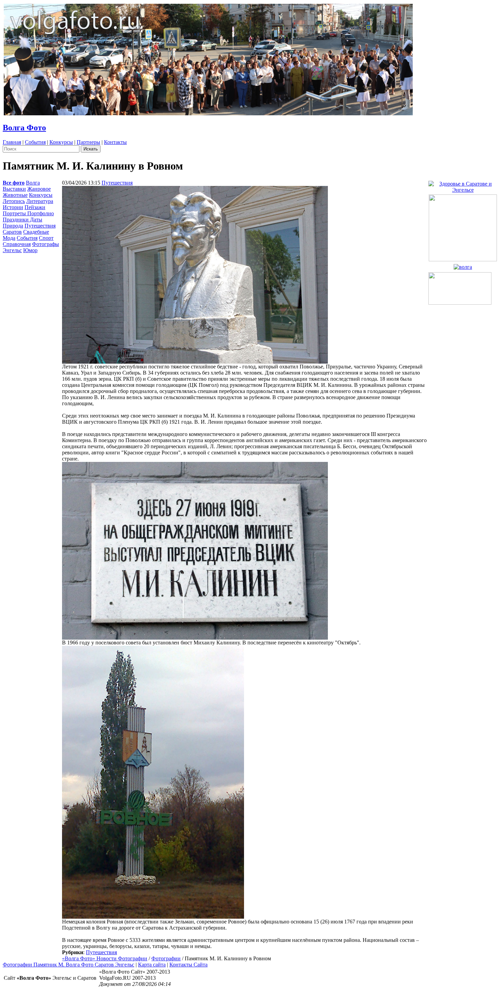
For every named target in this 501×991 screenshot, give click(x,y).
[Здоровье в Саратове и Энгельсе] (462, 185)
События (35, 142)
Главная (12, 142)
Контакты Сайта (188, 964)
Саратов (12, 232)
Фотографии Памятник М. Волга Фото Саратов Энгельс (68, 964)
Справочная (17, 244)
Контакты (115, 142)
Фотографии (166, 958)
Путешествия (40, 226)
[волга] (463, 265)
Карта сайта (152, 964)
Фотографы (45, 244)
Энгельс (12, 250)
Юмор (30, 250)
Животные (15, 195)
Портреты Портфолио (28, 213)
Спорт (46, 238)
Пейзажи (35, 207)
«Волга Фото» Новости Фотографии (104, 958)
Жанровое (39, 189)
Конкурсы (61, 142)
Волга (33, 183)
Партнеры (88, 142)
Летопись (14, 201)
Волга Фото (24, 127)
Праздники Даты (22, 219)
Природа (13, 226)
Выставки (14, 189)
